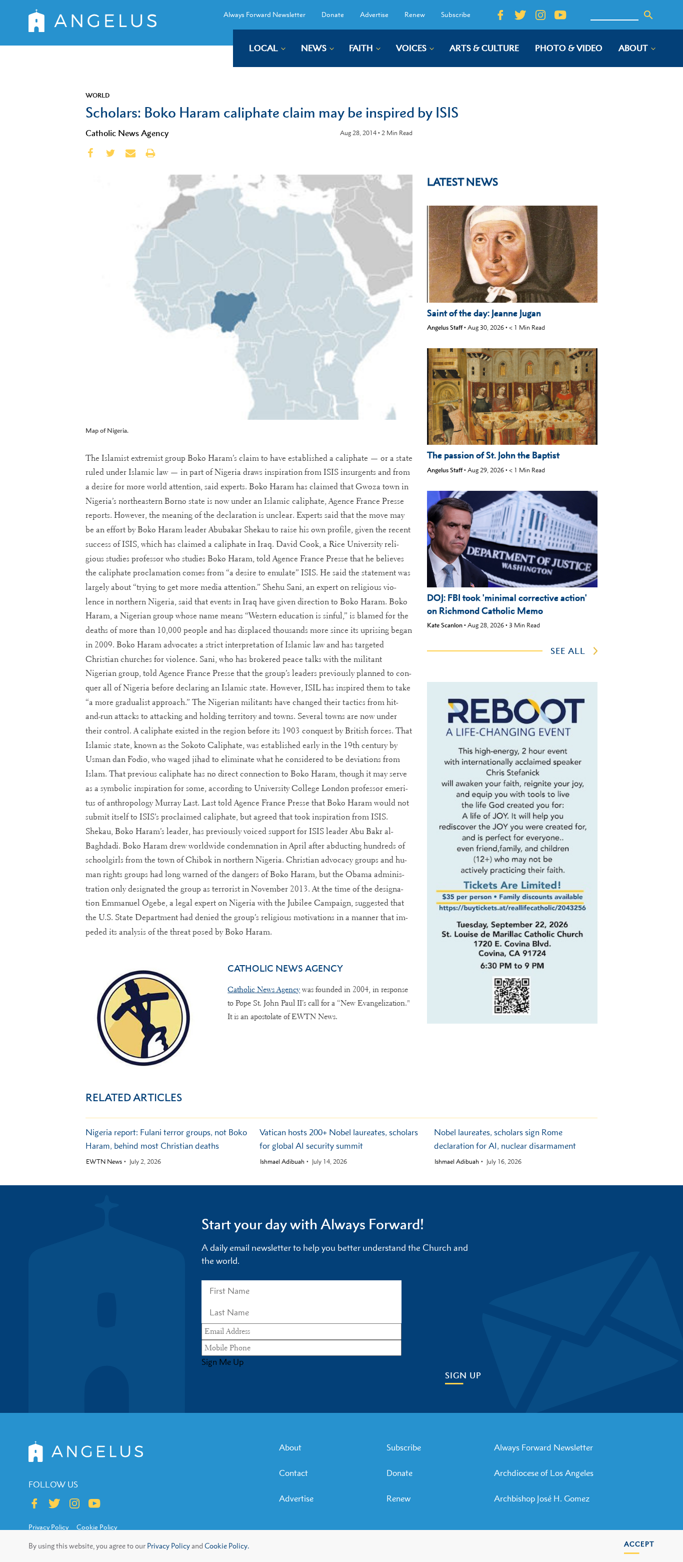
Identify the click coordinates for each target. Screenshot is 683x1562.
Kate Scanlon (444, 625)
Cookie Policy (96, 1526)
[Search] (648, 15)
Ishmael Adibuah (282, 1162)
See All (568, 651)
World (98, 95)
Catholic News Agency (127, 133)
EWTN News (104, 1162)
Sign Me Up (223, 1361)
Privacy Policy (168, 1545)
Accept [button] (639, 1543)
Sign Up (463, 1375)
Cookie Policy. (226, 1545)
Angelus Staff (444, 327)
